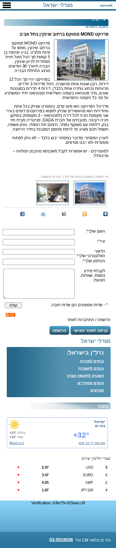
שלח (13, 305)
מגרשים (97, 390)
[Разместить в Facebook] (22, 214)
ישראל (99, 422)
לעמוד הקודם (97, 25)
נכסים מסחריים (90, 383)
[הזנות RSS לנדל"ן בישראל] (10, 315)
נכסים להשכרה (91, 368)
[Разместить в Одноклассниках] (85, 214)
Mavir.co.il (16, 443)
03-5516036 (61, 539)
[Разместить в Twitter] (43, 214)
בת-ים (100, 426)
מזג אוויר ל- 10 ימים (92, 443)
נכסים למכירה (92, 361)
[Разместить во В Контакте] (105, 214)
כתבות (103, 406)
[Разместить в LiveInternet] (64, 214)
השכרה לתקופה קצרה (85, 375)
